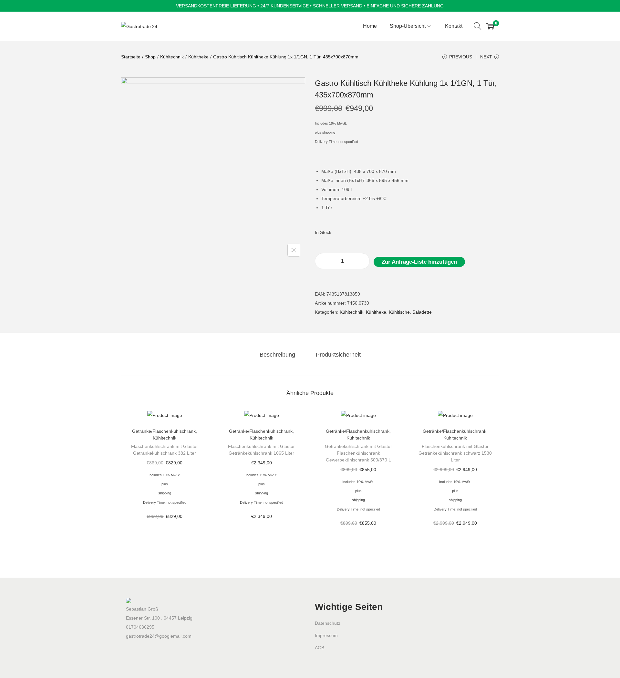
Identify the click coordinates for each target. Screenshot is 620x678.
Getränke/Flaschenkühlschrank (164, 431)
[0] (490, 26)
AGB (319, 647)
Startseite (130, 56)
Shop (150, 56)
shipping (328, 132)
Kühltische (399, 312)
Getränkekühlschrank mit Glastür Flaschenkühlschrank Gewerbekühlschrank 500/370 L (358, 453)
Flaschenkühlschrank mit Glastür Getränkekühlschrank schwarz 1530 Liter (455, 453)
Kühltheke (198, 56)
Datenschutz (327, 623)
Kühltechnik (172, 56)
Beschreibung (277, 354)
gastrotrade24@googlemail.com (158, 636)
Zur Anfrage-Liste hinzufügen (419, 262)
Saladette (422, 312)
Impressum (326, 635)
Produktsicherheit (338, 354)
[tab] (277, 354)
